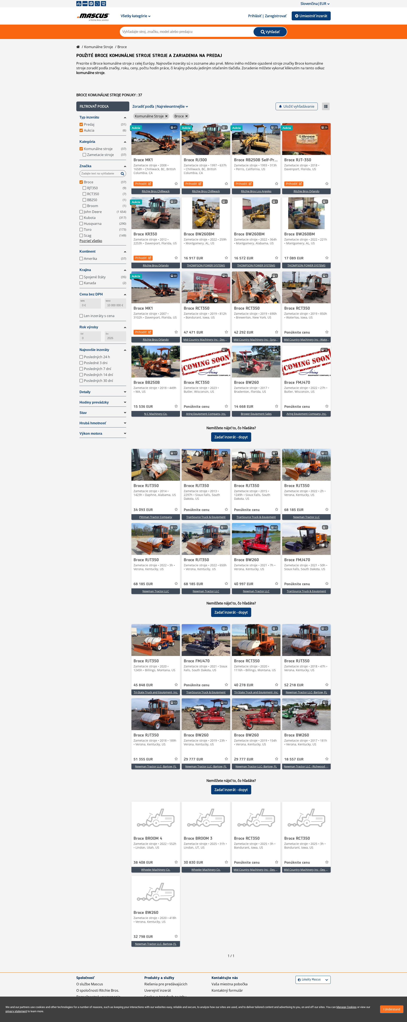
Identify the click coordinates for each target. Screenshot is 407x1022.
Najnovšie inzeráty (94, 350)
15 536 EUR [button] (143, 407)
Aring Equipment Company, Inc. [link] (206, 414)
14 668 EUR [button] (243, 407)
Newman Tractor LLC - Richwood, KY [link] (306, 766)
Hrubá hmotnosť (92, 423)
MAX (108, 301)
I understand (391, 1009)
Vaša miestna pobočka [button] (230, 984)
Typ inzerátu (89, 117)
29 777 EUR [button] (193, 759)
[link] (155, 139)
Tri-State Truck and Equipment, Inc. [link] (156, 692)
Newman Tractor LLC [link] (306, 517)
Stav (83, 413)
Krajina (85, 270)
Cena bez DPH (91, 294)
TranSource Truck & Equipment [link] (206, 517)
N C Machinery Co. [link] (155, 414)
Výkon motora (90, 433)
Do (107, 334)
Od (82, 334)
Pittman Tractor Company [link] (155, 517)
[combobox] (298, 980)
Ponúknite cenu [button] (297, 332)
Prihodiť (140, 184)
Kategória (87, 141)
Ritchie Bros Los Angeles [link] (256, 191)
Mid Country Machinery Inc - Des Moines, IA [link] (210, 339)
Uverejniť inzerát (157, 990)
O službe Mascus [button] (89, 984)
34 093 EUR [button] (143, 510)
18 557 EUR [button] (294, 759)
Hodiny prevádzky (94, 402)
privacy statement (16, 1011)
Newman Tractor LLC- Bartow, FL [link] (306, 692)
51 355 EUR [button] (143, 759)
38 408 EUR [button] (143, 863)
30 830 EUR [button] (193, 863)
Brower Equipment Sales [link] (256, 414)
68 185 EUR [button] (294, 510)
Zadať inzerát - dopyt (231, 437)
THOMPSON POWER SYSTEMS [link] (206, 265)
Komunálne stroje (98, 47)
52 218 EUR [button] (294, 685)
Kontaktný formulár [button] (227, 990)
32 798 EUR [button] (143, 937)
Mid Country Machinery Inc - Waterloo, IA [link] (310, 339)
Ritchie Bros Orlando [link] (306, 191)
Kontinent (87, 251)
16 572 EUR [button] (243, 258)
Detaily (85, 392)
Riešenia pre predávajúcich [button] (165, 984)
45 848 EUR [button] (143, 685)
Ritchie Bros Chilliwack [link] (156, 191)
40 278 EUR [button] (243, 685)
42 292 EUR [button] (243, 332)
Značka (85, 166)
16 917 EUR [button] (193, 258)
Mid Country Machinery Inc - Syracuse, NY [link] (260, 339)
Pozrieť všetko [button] (90, 240)
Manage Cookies (346, 1007)
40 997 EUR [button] (243, 584)
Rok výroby (88, 327)
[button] (102, 106)
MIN (83, 301)
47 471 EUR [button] (193, 332)
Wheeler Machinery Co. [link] (155, 870)
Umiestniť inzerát (313, 16)
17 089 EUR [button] (294, 258)
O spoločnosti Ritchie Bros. (97, 990)
